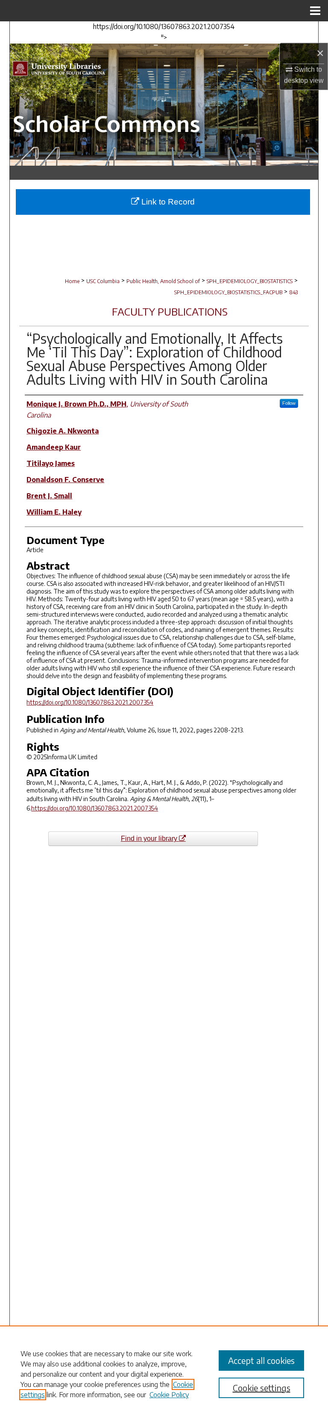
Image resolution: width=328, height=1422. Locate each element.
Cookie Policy (169, 1394)
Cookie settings (261, 1387)
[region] (164, 1373)
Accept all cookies (261, 1360)
